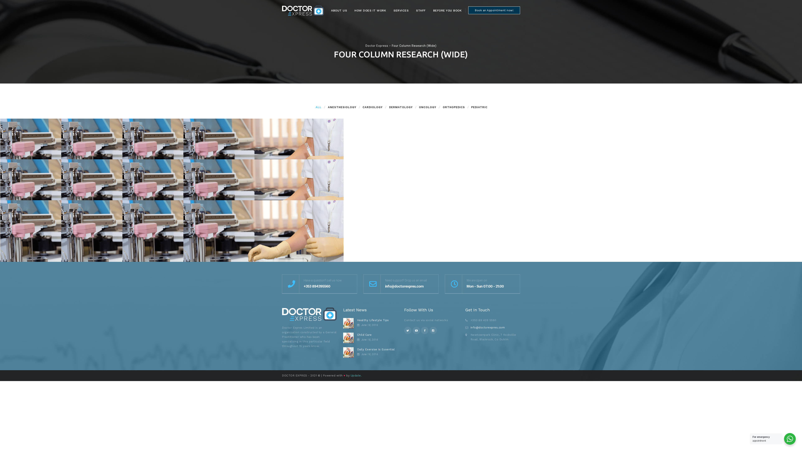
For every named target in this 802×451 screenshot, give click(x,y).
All (318, 107)
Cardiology (373, 107)
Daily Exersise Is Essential (376, 349)
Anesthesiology (342, 107)
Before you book (447, 10)
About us (339, 10)
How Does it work (370, 10)
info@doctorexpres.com (488, 327)
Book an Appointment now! (494, 10)
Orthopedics (454, 107)
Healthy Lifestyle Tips (373, 320)
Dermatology (401, 107)
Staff (421, 10)
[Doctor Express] (303, 10)
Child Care (364, 334)
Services (401, 10)
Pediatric (479, 107)
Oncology (427, 107)
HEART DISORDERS (283, 260)
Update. (356, 375)
